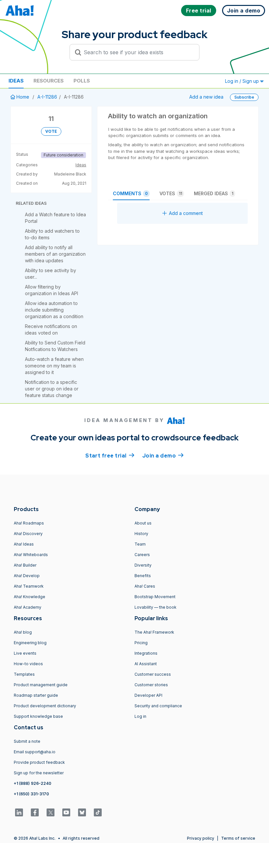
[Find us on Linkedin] (19, 812)
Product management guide (41, 684)
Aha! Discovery (28, 533)
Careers (142, 554)
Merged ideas (213, 193)
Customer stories (151, 684)
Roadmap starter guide (36, 695)
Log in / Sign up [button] (242, 81)
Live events (25, 653)
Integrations (145, 653)
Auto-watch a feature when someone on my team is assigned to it (54, 365)
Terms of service (238, 838)
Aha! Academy (27, 607)
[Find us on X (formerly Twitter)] (50, 812)
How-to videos (28, 663)
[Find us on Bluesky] (82, 812)
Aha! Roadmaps (29, 523)
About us (143, 523)
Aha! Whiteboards (31, 554)
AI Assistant (145, 663)
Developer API (148, 695)
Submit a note (27, 741)
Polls (81, 81)
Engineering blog (30, 642)
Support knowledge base (38, 716)
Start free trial (109, 455)
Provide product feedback (39, 762)
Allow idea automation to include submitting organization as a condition (54, 309)
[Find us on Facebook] (35, 812)
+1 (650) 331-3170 (31, 793)
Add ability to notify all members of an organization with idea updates (55, 254)
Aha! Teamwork (29, 586)
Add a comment (186, 213)
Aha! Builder (25, 565)
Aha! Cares (144, 586)
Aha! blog (23, 632)
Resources (48, 81)
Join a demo (163, 455)
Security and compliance (158, 705)
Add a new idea (206, 97)
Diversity (143, 565)
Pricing (141, 642)
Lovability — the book (155, 607)
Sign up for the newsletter (39, 772)
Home (23, 97)
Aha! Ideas (24, 544)
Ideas (16, 81)
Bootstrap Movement (155, 596)
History (141, 533)
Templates (24, 674)
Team (140, 544)
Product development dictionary (45, 705)
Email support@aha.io (34, 751)
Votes (170, 193)
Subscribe (244, 97)
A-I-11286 (47, 97)
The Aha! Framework (154, 632)
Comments (130, 193)
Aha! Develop (27, 575)
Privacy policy (200, 838)
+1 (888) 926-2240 (32, 783)
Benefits (142, 575)
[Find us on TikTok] (98, 812)
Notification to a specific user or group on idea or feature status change (51, 388)
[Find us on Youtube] (66, 812)
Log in (140, 716)
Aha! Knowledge (29, 596)
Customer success (152, 674)
